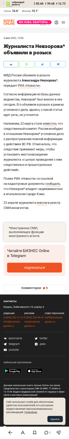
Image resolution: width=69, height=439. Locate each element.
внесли (42, 202)
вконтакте (15, 338)
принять (55, 419)
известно (49, 123)
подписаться (34, 267)
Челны (7, 11)
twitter (43, 338)
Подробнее (30, 412)
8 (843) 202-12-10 (13, 317)
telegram (14, 344)
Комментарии (34, 288)
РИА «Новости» (29, 85)
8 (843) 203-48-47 (34, 317)
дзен (42, 344)
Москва (26, 11)
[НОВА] (33, 22)
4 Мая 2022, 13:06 (14, 38)
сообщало (52, 184)
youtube (13, 349)
